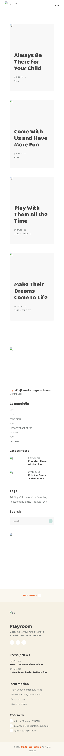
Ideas (27, 497)
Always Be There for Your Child (28, 61)
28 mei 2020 (20, 230)
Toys (44, 501)
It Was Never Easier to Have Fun (28, 672)
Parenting (42, 497)
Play (16, 81)
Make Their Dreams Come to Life (31, 291)
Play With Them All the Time (31, 214)
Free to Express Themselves (26, 664)
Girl (21, 497)
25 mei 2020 (20, 306)
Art (11, 410)
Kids (33, 497)
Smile (28, 501)
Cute (16, 234)
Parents (26, 234)
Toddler (36, 501)
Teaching (14, 441)
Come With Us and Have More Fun (30, 138)
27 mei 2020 (34, 472)
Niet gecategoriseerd (21, 428)
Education (15, 419)
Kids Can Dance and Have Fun (37, 476)
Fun (12, 423)
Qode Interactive (31, 747)
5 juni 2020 (20, 77)
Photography (17, 501)
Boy (16, 497)
